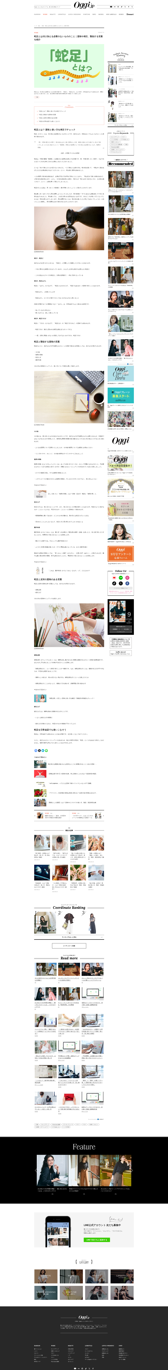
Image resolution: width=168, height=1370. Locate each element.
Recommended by (92, 1119)
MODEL (101, 14)
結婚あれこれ (105, 1353)
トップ (35, 25)
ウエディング (105, 1351)
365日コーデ (37, 1361)
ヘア (69, 1355)
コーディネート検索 (69, 946)
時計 (35, 1359)
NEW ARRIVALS (111, 14)
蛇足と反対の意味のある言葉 (48, 118)
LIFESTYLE (62, 14)
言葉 (43, 25)
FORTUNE (86, 14)
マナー (78, 1124)
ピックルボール (88, 1351)
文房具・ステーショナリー (42, 1127)
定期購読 (115, 629)
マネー (84, 1124)
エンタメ (87, 1353)
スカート (36, 1353)
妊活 (103, 1355)
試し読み (126, 629)
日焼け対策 (70, 1349)
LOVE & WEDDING (74, 14)
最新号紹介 (121, 1351)
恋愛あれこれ (105, 1349)
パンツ (35, 1351)
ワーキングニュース (68, 1124)
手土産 (86, 1355)
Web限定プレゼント (124, 1355)
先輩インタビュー (94, 1124)
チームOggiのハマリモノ (91, 1359)
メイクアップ (71, 1353)
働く (39, 25)
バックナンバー (121, 631)
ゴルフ (86, 1349)
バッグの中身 (66, 1127)
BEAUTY (53, 14)
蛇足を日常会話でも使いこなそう (49, 121)
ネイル (69, 1357)
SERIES (121, 14)
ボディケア (70, 1359)
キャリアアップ (45, 1124)
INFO (94, 14)
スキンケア (70, 1351)
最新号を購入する (120, 626)
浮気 (103, 1357)
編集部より (121, 1349)
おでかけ (87, 1357)
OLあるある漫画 (56, 1124)
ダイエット (70, 1361)
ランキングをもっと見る (69, 937)
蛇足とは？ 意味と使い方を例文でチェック (52, 111)
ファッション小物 (38, 1355)
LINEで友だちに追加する (97, 1240)
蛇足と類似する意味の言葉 (47, 114)
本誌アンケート (122, 1357)
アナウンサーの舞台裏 (116, 144)
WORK (45, 14)
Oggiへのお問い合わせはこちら (120, 654)
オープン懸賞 (122, 1359)
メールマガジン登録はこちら (121, 588)
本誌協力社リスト (123, 1353)
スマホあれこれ (56, 1127)
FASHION (37, 14)
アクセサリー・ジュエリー (40, 1357)
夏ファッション (38, 1349)
